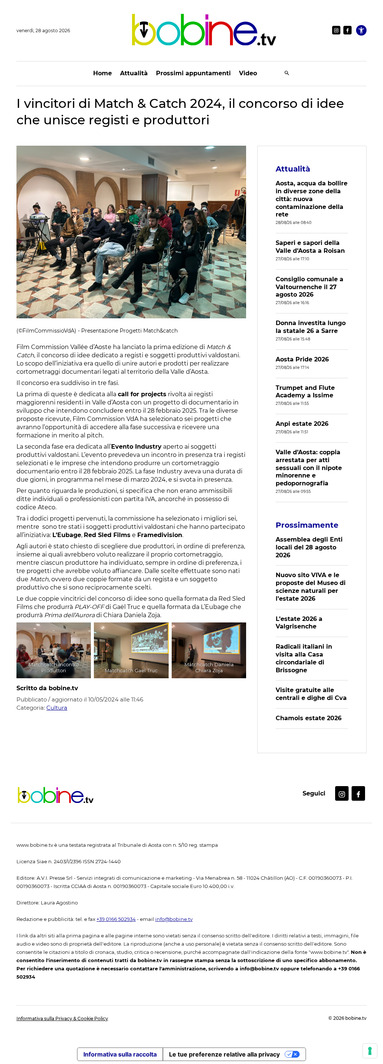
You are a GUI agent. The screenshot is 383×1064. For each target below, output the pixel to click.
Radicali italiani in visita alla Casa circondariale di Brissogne (304, 658)
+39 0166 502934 (116, 919)
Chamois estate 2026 (308, 718)
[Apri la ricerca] (287, 73)
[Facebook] (347, 30)
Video (248, 73)
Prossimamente (307, 525)
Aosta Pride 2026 (302, 359)
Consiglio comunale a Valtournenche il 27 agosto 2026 (309, 287)
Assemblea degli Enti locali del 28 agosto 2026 (309, 547)
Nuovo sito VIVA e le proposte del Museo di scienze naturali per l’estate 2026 (311, 587)
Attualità (134, 73)
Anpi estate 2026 (302, 423)
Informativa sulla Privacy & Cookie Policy (62, 1018)
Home (102, 73)
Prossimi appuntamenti (193, 73)
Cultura (56, 707)
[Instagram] (336, 30)
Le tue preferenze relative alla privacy (224, 1054)
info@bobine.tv (174, 919)
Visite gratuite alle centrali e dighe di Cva (311, 693)
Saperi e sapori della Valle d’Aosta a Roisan (310, 246)
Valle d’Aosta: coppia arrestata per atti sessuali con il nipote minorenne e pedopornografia (309, 468)
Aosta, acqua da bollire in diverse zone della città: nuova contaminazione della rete (311, 199)
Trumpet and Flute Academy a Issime (305, 391)
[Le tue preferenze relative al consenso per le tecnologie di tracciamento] (370, 1051)
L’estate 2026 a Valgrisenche (299, 622)
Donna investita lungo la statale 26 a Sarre (311, 326)
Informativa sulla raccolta (120, 1054)
